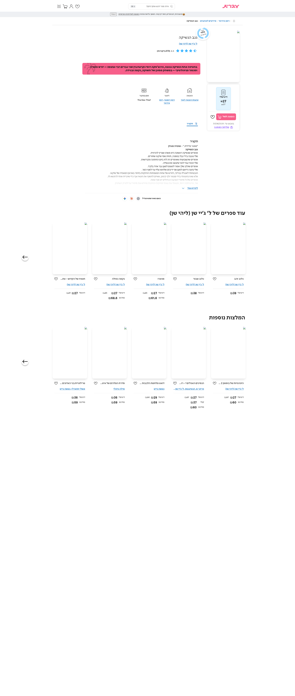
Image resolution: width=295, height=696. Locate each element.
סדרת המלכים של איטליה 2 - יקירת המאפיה (112, 383)
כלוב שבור (198, 278)
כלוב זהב (239, 278)
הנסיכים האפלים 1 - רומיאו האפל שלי (191, 383)
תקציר (190, 123)
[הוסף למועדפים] (213, 117)
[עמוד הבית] (234, 21)
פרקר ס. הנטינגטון (194, 389)
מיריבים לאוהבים (208, 21)
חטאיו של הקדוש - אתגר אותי (72, 278)
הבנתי (113, 14)
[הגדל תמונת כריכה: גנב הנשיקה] (223, 56)
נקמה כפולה (118, 278)
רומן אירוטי (224, 21)
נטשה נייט (159, 389)
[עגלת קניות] (65, 6)
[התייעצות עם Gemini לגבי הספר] (124, 198)
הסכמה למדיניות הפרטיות (128, 14)
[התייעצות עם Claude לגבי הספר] (131, 198)
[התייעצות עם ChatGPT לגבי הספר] (138, 198)
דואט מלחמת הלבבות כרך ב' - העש (152, 383)
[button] (59, 6)
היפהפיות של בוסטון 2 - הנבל (231, 383)
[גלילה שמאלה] (25, 257)
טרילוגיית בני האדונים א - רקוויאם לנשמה (72, 383)
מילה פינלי (119, 389)
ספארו (161, 278)
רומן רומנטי (169, 100)
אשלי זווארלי (78, 389)
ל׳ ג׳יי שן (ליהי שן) (188, 43)
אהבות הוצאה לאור (190, 100)
